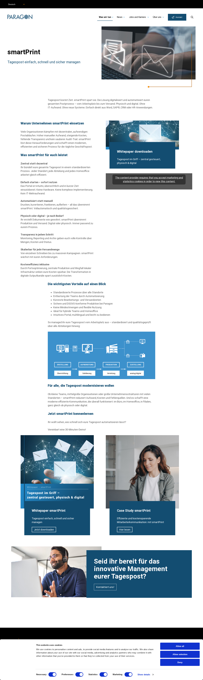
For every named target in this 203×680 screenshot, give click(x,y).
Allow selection (180, 654)
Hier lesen (124, 529)
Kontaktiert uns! (105, 587)
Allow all (180, 646)
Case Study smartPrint (134, 511)
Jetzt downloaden (44, 529)
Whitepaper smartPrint (48, 511)
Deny (179, 662)
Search (192, 17)
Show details (144, 674)
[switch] (79, 674)
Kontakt (179, 17)
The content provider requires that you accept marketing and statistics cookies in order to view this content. (149, 179)
